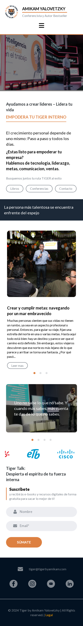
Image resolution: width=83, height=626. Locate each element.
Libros (14, 188)
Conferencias (39, 188)
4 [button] (51, 440)
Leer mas (17, 365)
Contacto (65, 188)
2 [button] (40, 373)
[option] (41, 301)
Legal (49, 615)
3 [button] (47, 373)
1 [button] (34, 373)
